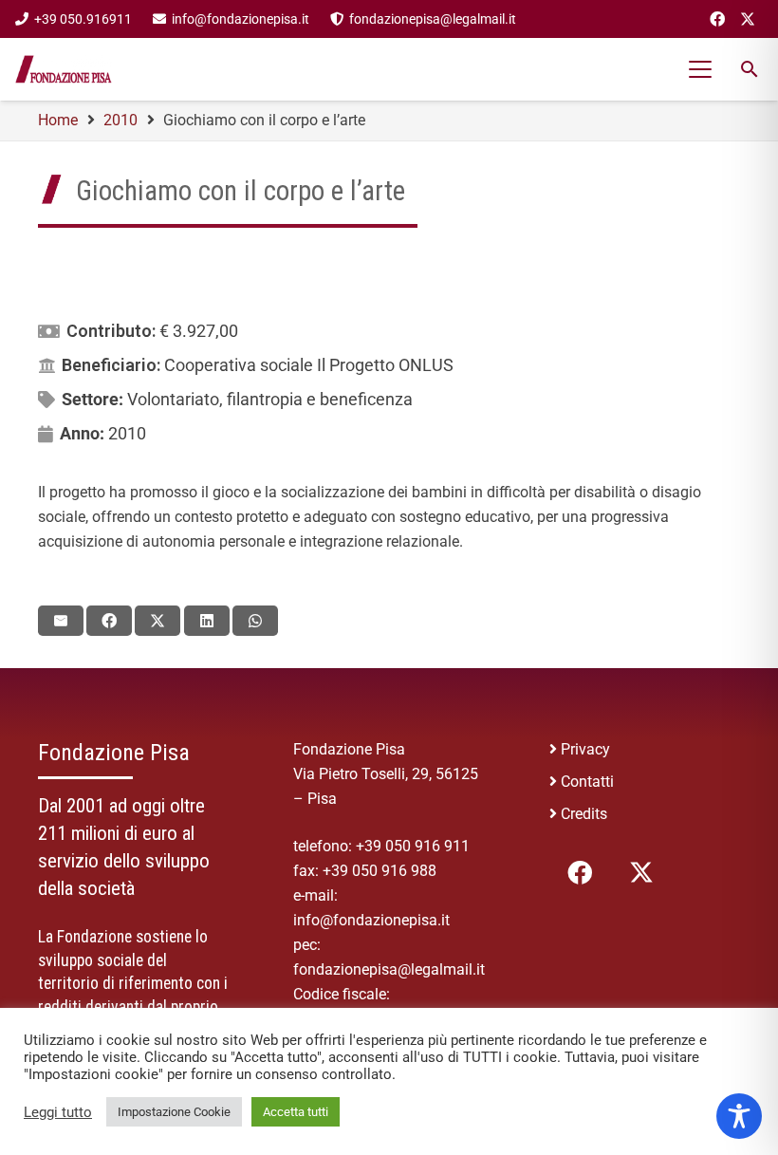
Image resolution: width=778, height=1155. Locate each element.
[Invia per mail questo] (60, 620)
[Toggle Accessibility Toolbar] (739, 1116)
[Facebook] (717, 19)
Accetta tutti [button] (295, 1112)
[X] (747, 19)
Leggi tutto (58, 1112)
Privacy (585, 749)
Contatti (587, 782)
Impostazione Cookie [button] (174, 1112)
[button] (701, 69)
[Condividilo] (109, 620)
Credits (584, 814)
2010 (127, 433)
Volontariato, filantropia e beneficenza (270, 399)
